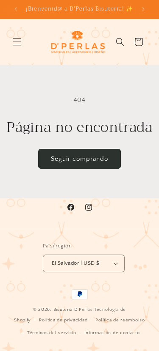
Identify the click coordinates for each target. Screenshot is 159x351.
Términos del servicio (51, 332)
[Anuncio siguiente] (143, 9)
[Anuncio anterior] (15, 9)
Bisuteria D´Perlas (73, 309)
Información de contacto (112, 332)
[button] (17, 42)
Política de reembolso (120, 320)
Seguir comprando (79, 158)
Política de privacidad (63, 320)
